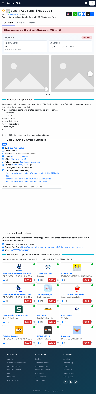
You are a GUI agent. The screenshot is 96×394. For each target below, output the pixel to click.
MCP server (11, 377)
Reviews (21, 23)
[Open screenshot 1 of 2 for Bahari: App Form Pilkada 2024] (25, 73)
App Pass (10, 359)
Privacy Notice (69, 377)
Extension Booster (14, 370)
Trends (32, 23)
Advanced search (42, 363)
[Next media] (90, 73)
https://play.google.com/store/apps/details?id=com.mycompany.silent (52, 247)
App (23, 14)
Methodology (68, 363)
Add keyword (40, 380)
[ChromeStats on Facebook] (71, 382)
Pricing (38, 359)
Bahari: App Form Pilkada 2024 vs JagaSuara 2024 (28, 179)
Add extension (40, 377)
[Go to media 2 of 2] (49, 94)
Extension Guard (13, 366)
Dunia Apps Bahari (12, 14)
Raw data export (13, 380)
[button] (3, 3)
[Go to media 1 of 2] (46, 94)
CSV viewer (39, 373)
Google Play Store (20, 165)
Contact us (67, 370)
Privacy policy (17, 159)
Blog (65, 366)
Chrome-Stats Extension (16, 363)
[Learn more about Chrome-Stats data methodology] (30, 165)
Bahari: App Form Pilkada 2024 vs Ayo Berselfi (26, 181)
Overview (8, 23)
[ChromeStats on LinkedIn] (65, 382)
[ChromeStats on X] (76, 382)
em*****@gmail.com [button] (20, 156)
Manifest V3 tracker (42, 370)
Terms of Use (68, 373)
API (8, 373)
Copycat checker (41, 366)
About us (66, 359)
